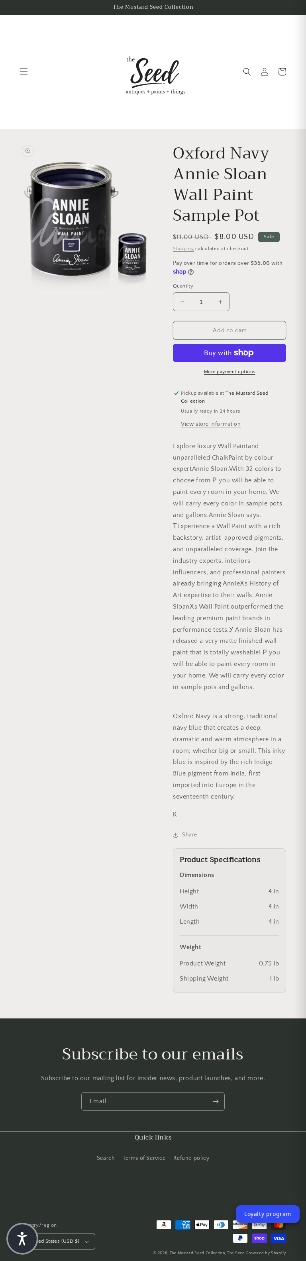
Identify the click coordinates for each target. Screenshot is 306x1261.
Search (106, 1158)
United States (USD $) (53, 1241)
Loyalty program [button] (267, 1214)
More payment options (229, 371)
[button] (24, 71)
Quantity (183, 286)
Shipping (183, 248)
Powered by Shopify (266, 1253)
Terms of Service (144, 1158)
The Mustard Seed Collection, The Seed (207, 1253)
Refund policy (191, 1158)
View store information (211, 424)
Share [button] (189, 835)
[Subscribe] (215, 1101)
